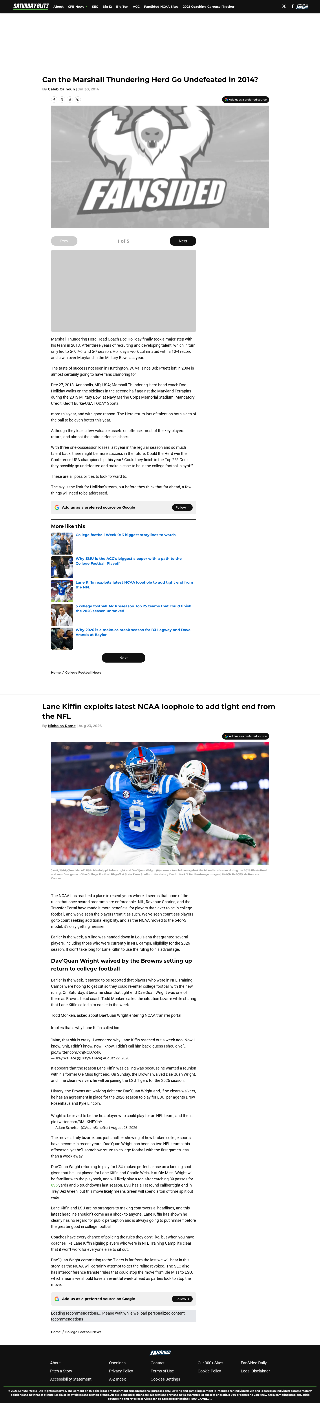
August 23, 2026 (124, 1127)
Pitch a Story (61, 1371)
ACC (136, 7)
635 (55, 1185)
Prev (64, 241)
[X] (284, 6)
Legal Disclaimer (255, 1371)
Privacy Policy (121, 1371)
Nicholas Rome (62, 726)
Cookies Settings (165, 1379)
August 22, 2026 (116, 1058)
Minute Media (27, 1390)
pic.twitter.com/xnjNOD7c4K (76, 1052)
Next (183, 241)
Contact (158, 1363)
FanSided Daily (254, 1363)
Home (56, 672)
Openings (117, 1363)
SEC (95, 7)
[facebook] (293, 6)
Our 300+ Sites (210, 1363)
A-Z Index (117, 1379)
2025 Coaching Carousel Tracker (208, 7)
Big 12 (107, 7)
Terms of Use (162, 1371)
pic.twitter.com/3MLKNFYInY (76, 1121)
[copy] (78, 99)
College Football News (83, 672)
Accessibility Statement (70, 1379)
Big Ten (122, 7)
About (58, 7)
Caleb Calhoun (61, 89)
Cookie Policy (209, 1371)
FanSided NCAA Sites (161, 7)
